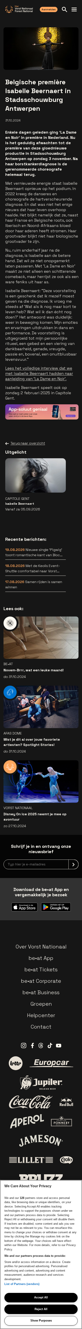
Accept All (41, 1297)
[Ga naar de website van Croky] (66, 1160)
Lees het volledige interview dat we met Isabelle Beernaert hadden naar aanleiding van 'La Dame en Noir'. (39, 373)
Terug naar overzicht (27, 443)
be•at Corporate (41, 980)
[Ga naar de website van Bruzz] (41, 1179)
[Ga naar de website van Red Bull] (66, 1102)
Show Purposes (41, 1320)
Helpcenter (41, 1015)
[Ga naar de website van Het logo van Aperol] (27, 1121)
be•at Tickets (41, 969)
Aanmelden (49, 9)
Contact (41, 1026)
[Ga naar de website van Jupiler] (41, 1082)
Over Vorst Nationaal (41, 946)
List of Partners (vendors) (21, 1284)
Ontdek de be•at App (50, 409)
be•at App (41, 958)
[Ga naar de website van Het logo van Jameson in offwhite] (41, 1140)
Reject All (41, 1309)
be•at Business (41, 992)
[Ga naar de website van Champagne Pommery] (61, 1121)
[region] (41, 1254)
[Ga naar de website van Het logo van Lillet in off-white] (31, 1160)
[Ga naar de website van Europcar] (51, 1063)
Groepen (41, 1003)
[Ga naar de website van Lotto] (15, 1063)
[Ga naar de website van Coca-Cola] (31, 1102)
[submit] (73, 864)
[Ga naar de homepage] (19, 9)
